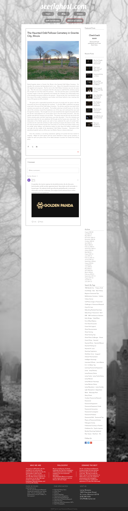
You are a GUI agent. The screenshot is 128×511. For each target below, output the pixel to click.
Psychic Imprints (98, 428)
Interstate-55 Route (90, 362)
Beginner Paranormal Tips (92, 293)
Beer (93, 290)
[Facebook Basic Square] (86, 443)
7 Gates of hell (99, 288)
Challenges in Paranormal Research (94, 304)
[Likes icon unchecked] (33, 222)
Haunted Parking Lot (90, 345)
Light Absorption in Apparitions (93, 390)
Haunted (95, 340)
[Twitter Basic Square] (88, 443)
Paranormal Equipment (91, 403)
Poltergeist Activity (90, 423)
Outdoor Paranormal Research (93, 398)
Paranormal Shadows (90, 414)
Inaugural (97, 354)
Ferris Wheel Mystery (90, 321)
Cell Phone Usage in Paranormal (93, 301)
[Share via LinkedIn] (37, 146)
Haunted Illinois (89, 343)
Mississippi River (93, 392)
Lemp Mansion (89, 379)
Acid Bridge (88, 290)
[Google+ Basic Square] (91, 443)
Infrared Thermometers (91, 356)
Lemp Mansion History (91, 384)
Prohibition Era (89, 428)
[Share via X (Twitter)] (32, 146)
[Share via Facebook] (28, 146)
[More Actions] (78, 180)
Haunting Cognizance (91, 351)
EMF (86, 315)
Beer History (99, 290)
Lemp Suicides (100, 387)
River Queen (88, 434)
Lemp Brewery (93, 370)
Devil (101, 312)
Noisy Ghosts (88, 395)
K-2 (86, 365)
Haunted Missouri (99, 343)
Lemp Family (88, 376)
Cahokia (101, 296)
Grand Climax (88, 340)
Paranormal (88, 401)
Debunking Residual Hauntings (93, 310)
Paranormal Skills (89, 417)
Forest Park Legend (90, 326)
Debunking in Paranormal (92, 312)
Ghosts (101, 337)
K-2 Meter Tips (92, 365)
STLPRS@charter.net (87, 499)
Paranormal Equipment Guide (93, 406)
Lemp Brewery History (91, 373)
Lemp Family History (98, 376)
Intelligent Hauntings (90, 359)
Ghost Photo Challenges (91, 337)
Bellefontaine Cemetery (91, 296)
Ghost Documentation (91, 329)
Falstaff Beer (96, 318)
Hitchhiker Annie (89, 354)
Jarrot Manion (100, 362)
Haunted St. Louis (90, 348)
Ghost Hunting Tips (90, 334)
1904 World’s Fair (89, 288)
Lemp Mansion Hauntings (92, 381)
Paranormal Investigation (91, 412)
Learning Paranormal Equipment (93, 368)
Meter (86, 392)
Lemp (86, 370)
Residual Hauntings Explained (93, 431)
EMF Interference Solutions (95, 315)
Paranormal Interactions (91, 409)
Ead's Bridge (88, 318)
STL (100, 434)
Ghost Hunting (89, 332)
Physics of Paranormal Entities (93, 420)
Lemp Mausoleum (90, 387)
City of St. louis (89, 307)
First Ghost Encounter (91, 323)
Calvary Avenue (89, 299)
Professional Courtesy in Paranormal (94, 425)
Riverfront (95, 434)
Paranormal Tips (99, 417)
